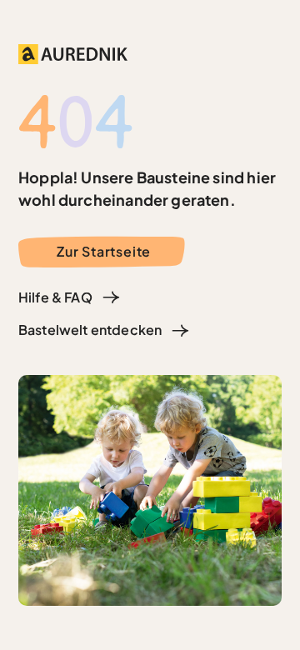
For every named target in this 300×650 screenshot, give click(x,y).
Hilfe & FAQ (55, 297)
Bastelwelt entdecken (90, 329)
